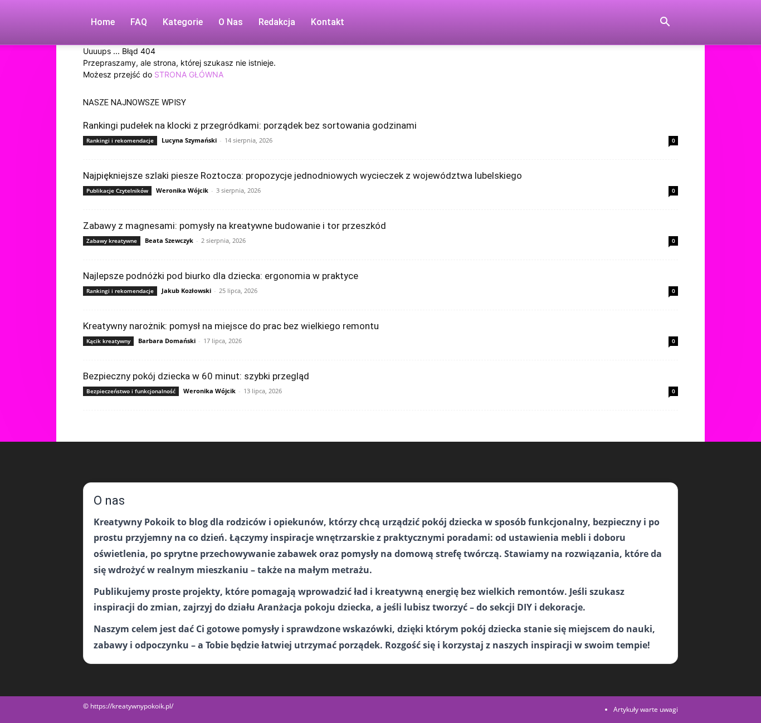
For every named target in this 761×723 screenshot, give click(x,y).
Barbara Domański (167, 340)
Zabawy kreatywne (111, 241)
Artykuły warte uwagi (645, 709)
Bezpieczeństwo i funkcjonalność (130, 391)
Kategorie (183, 22)
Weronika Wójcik (182, 190)
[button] (664, 23)
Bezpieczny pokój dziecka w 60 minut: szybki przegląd (196, 376)
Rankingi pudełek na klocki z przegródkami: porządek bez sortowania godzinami (250, 125)
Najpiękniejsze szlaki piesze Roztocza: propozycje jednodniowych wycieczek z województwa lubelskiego (302, 175)
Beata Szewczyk (169, 240)
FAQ (138, 22)
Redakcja (276, 22)
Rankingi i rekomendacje (120, 140)
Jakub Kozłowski (186, 290)
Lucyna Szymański (189, 140)
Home (103, 22)
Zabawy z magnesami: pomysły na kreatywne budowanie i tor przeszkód (234, 225)
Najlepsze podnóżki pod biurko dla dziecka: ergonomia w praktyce (220, 275)
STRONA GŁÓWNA (188, 74)
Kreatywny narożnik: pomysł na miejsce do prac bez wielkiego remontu (231, 325)
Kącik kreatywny (108, 341)
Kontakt (327, 22)
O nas (230, 22)
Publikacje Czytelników (117, 190)
